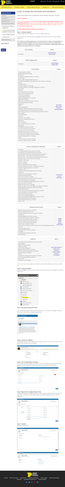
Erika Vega (56, 250)
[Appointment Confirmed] (37, 460)
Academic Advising (6, 13)
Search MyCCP (23, 477)
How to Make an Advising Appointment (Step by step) (9, 31)
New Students (5, 18)
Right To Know (44, 477)
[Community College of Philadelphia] (6, 2)
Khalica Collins (55, 64)
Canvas (50, 1)
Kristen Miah (59, 177)
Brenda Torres (56, 248)
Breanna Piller (60, 224)
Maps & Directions (14, 477)
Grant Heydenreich (52, 52)
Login (63, 1)
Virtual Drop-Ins (6, 37)
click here (38, 36)
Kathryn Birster (58, 106)
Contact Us (4, 15)
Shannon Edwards (56, 251)
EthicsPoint (19, 479)
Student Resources (6, 39)
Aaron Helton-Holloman (56, 247)
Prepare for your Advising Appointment (8, 27)
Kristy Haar (58, 107)
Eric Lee (59, 176)
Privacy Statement (42, 479)
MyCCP (24, 270)
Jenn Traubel (59, 104)
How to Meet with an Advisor (8, 23)
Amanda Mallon (54, 63)
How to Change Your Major (8, 34)
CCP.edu (44, 1)
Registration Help (5, 21)
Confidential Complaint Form (30, 479)
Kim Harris (56, 253)
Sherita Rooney (52, 54)
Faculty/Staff (57, 1)
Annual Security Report (54, 477)
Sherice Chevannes (59, 109)
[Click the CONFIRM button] (37, 439)
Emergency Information (33, 477)
